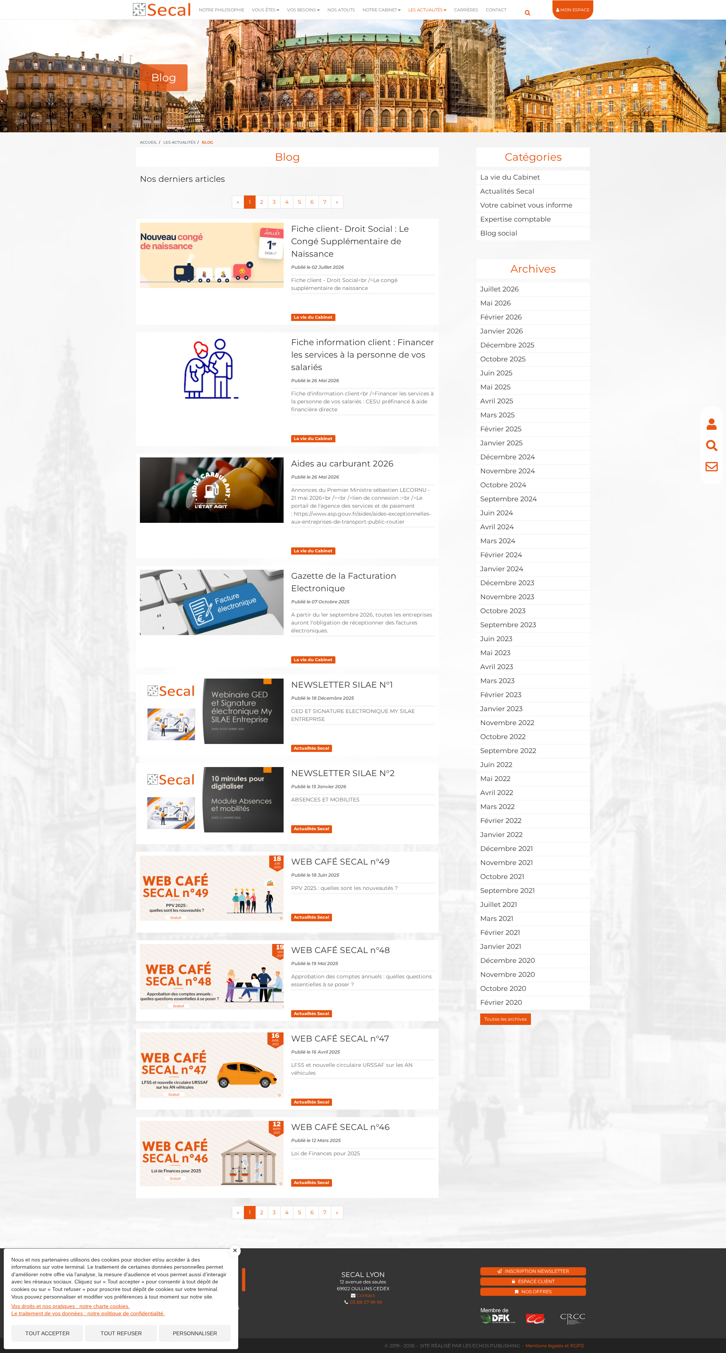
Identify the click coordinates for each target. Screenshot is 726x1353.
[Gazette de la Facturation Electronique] (212, 602)
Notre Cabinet (380, 9)
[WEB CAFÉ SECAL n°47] (212, 1065)
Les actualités (425, 9)
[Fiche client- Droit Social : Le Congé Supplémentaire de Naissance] (212, 255)
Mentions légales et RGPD (555, 1345)
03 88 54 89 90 (401, 1302)
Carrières (466, 9)
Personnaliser (195, 1333)
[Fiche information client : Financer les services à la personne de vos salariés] (212, 368)
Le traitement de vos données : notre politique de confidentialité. (88, 1313)
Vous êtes (264, 9)
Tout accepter (47, 1333)
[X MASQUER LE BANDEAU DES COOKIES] (235, 1251)
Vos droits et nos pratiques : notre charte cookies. (70, 1306)
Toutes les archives (505, 1019)
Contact (496, 9)
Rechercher (527, 10)
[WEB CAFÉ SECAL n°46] (212, 1153)
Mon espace (574, 9)
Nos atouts (341, 9)
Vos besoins (301, 9)
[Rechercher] (711, 445)
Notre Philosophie (221, 9)
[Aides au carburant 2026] (212, 490)
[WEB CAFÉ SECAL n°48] (212, 976)
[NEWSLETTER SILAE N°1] (212, 711)
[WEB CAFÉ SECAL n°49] (212, 888)
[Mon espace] (711, 424)
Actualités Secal (311, 748)
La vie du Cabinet (313, 317)
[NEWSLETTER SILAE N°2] (212, 799)
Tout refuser (121, 1333)
